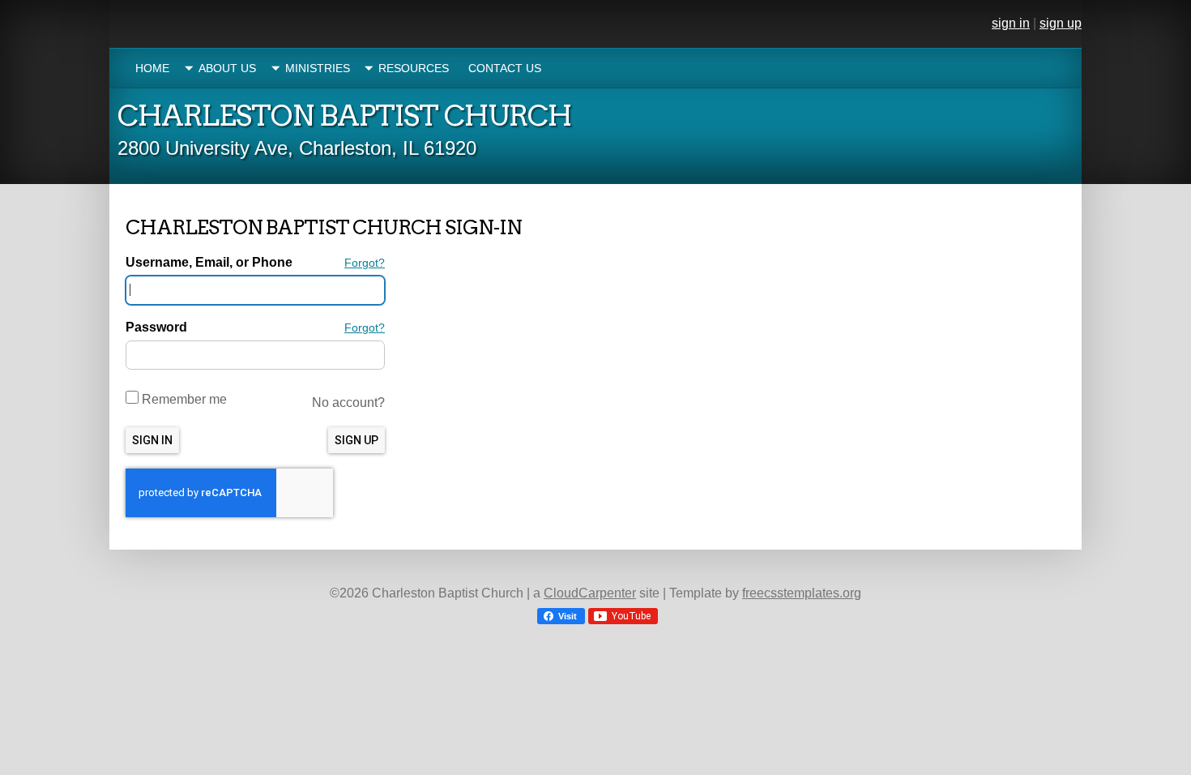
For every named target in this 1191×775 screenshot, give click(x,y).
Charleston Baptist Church (344, 115)
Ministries (317, 68)
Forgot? (364, 262)
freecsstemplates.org (801, 593)
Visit (566, 616)
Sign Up (356, 440)
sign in (1011, 23)
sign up (1060, 23)
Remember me (183, 399)
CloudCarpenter (590, 593)
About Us (227, 68)
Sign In (152, 440)
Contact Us (504, 68)
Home (152, 68)
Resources (413, 68)
